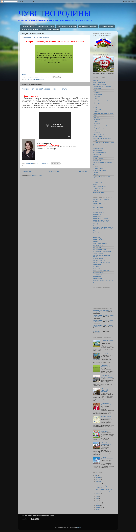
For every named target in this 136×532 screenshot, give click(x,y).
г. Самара (95, 121)
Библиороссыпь (97, 216)
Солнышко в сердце (98, 274)
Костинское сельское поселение (102, 138)
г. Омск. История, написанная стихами (107, 376)
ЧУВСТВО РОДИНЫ (54, 12)
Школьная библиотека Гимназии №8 (103, 280)
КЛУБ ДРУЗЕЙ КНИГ (99, 239)
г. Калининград (97, 96)
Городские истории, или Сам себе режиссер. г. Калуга (44, 89)
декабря (98, 477)
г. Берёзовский (97, 88)
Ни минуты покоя (98, 258)
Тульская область (98, 188)
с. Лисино (95, 166)
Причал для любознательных (101, 270)
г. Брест (95, 90)
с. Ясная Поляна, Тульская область (106, 443)
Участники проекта (106, 26)
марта (98, 505)
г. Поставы (96, 117)
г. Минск (95, 107)
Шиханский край (97, 278)
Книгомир (95, 241)
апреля (98, 502)
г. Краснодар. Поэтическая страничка (104, 390)
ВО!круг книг (96, 230)
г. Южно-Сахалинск (98, 134)
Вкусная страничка (52, 29)
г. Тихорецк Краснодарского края (102, 128)
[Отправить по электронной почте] (53, 77)
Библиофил (96, 223)
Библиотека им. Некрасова (100, 218)
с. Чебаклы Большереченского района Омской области (101, 177)
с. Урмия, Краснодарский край (107, 458)
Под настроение (97, 268)
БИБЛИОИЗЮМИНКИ (99, 208)
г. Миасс (95, 105)
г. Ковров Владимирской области (102, 100)
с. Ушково (95, 174)
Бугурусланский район (99, 82)
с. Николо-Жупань (98, 168)
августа (98, 493)
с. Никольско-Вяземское (99, 170)
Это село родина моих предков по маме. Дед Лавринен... (102, 311)
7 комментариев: (44, 77)
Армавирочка (96, 205)
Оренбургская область (99, 152)
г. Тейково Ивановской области (101, 125)
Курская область (41, 79)
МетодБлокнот (97, 247)
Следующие (26, 171)
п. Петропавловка (98, 158)
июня (97, 498)
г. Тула (94, 130)
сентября (99, 484)
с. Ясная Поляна (97, 182)
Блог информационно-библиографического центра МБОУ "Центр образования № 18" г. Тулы (103, 227)
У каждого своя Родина (46, 26)
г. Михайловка (97, 109)
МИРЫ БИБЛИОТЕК (98, 245)
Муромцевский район (99, 148)
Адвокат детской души (99, 203)
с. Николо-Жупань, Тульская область (106, 417)
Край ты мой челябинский (100, 243)
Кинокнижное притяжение (88, 26)
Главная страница (28, 26)
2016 (96, 475)
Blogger (79, 527)
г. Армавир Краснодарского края (102, 86)
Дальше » (24, 74)
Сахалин (95, 184)
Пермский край (97, 160)
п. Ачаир (95, 156)
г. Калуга (29, 166)
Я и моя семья (97, 282)
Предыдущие (83, 171)
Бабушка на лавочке (98, 212)
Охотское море (97, 154)
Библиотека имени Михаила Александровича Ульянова (101, 221)
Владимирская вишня (99, 235)
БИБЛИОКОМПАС (98, 210)
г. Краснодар (96, 103)
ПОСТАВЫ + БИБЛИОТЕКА (100, 260)
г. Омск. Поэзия (105, 431)
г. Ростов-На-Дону (98, 119)
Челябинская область (99, 192)
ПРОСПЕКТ (96, 266)
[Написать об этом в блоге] (54, 77)
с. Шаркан (95, 180)
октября (98, 481)
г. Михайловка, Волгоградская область (107, 404)
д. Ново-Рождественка (99, 136)
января (98, 509)
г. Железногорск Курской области (35, 38)
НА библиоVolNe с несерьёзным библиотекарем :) (102, 252)
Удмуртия (95, 190)
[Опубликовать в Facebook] (58, 77)
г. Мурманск (96, 111)
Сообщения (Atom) (36, 175)
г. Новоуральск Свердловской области (103, 113)
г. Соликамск (96, 123)
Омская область (97, 150)
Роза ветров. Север (98, 272)
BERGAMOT (96, 201)
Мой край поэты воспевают (66, 26)
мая (97, 500)
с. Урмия (95, 172)
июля (97, 496)
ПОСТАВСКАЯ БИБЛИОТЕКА (101, 199)
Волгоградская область (99, 84)
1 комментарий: (44, 163)
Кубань (95, 140)
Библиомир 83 (97, 214)
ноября (98, 479)
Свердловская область (99, 186)
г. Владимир (96, 92)
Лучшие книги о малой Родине (32, 29)
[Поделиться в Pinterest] (60, 77)
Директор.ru (96, 237)
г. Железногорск (31, 79)
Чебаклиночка (97, 276)
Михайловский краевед (99, 249)
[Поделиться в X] (56, 77)
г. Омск (95, 115)
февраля (98, 507)
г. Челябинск (96, 132)
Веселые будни (97, 233)
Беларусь (95, 80)
